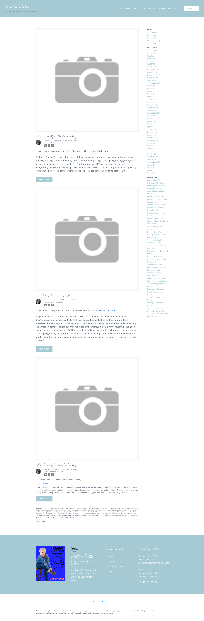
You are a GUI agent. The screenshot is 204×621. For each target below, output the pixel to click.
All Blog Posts (152, 32)
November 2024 (153, 108)
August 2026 (152, 53)
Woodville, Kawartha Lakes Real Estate (69, 517)
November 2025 (153, 78)
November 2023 (153, 140)
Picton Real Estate (57, 302)
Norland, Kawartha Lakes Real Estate (62, 513)
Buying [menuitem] (142, 8)
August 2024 (152, 116)
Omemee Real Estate (79, 513)
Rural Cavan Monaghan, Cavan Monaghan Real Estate (60, 515)
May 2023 (150, 151)
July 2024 (150, 119)
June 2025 (151, 91)
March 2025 (151, 99)
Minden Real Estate (94, 512)
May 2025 (150, 94)
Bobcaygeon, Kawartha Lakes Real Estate (80, 508)
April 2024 (151, 127)
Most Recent (152, 50)
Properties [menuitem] (131, 8)
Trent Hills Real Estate (155, 308)
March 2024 (151, 129)
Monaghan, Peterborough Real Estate (111, 512)
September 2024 (153, 113)
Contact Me (191, 8)
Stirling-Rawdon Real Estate (126, 515)
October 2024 (152, 110)
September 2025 (153, 83)
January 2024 (152, 135)
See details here (100, 151)
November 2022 (153, 157)
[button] (191, 8)
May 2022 (150, 173)
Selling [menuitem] (152, 8)
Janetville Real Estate (102, 510)
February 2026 (152, 70)
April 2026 (151, 64)
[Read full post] (87, 81)
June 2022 (151, 170)
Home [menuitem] (122, 8)
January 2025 (152, 105)
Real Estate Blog (153, 41)
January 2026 (152, 72)
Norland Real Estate (45, 513)
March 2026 (151, 67)
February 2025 (152, 102)
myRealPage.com (106, 602)
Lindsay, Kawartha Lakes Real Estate (64, 512)
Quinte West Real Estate (156, 278)
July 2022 (150, 168)
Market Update (165, 8)
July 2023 (150, 146)
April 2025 (151, 97)
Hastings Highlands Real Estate (86, 510)
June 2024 (151, 121)
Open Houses (152, 38)
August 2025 (151, 86)
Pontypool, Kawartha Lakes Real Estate (122, 513)
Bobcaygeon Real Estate (61, 508)
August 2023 (151, 143)
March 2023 (151, 154)
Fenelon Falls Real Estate (47, 510)
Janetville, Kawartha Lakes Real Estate (118, 510)
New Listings (152, 35)
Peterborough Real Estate (92, 513)
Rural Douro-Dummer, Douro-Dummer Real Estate (88, 515)
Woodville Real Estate (51, 517)
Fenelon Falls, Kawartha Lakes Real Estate (66, 510)
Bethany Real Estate (48, 508)
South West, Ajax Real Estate (110, 515)
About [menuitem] (177, 8)
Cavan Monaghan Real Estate (100, 508)
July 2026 (150, 56)
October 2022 (152, 159)
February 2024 (152, 132)
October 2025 (152, 80)
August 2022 (151, 165)
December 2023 (153, 138)
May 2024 (150, 124)
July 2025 (150, 89)
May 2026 (150, 61)
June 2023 (151, 149)
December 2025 (153, 75)
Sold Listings (152, 43)
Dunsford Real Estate (114, 508)
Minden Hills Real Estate (81, 512)
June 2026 (151, 59)
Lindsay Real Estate (57, 143)
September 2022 (153, 162)
